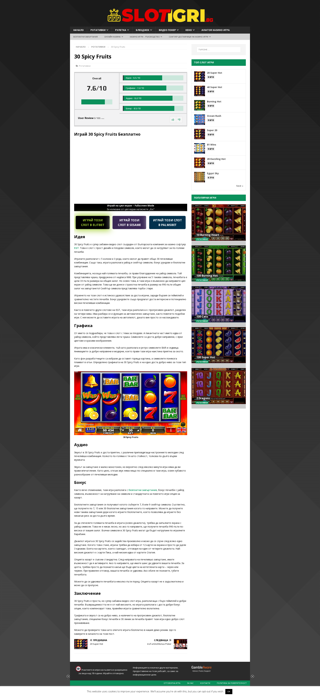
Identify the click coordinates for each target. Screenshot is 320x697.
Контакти (205, 683)
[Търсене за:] (218, 49)
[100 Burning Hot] (219, 265)
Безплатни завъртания (85, 36)
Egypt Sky (213, 173)
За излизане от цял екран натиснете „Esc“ (130, 207)
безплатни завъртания (142, 490)
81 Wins (211, 144)
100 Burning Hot (207, 275)
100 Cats (202, 316)
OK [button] (228, 691)
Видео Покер (167, 30)
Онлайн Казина (112, 36)
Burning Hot (214, 101)
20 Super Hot (214, 72)
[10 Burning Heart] (219, 224)
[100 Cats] (219, 306)
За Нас (190, 683)
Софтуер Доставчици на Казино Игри (188, 36)
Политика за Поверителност (232, 683)
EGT (76, 248)
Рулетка (120, 30)
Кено (189, 30)
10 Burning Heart (207, 235)
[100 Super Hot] (219, 347)
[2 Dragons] (219, 388)
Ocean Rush (214, 115)
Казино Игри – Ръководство (145, 36)
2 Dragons (203, 398)
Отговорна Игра (172, 683)
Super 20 (212, 130)
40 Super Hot (214, 87)
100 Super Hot (205, 357)
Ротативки (98, 30)
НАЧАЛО (78, 30)
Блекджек (142, 30)
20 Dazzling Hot (216, 159)
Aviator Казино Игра (216, 30)
